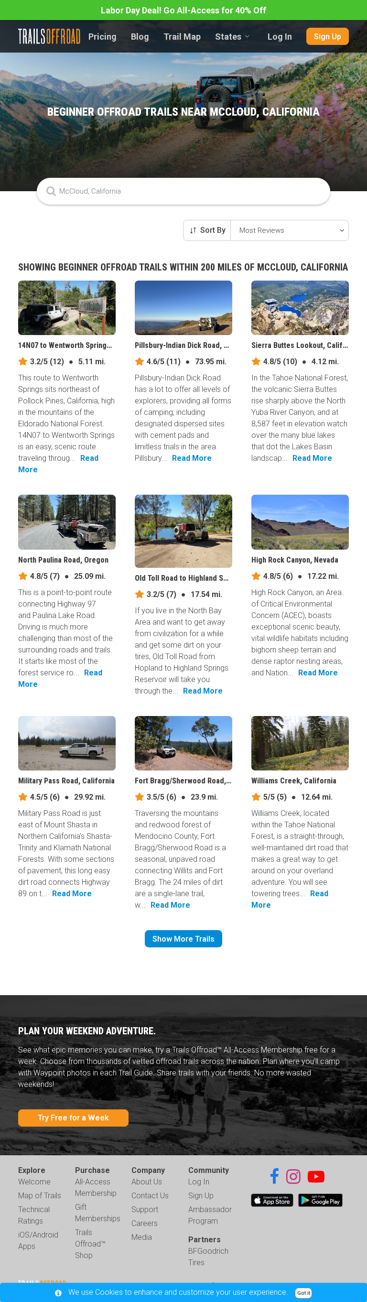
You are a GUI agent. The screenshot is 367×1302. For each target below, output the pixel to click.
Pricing (102, 37)
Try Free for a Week (73, 1117)
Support (144, 1209)
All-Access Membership (96, 1187)
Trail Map (182, 37)
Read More (192, 458)
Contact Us (150, 1195)
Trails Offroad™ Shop (90, 1244)
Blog (140, 37)
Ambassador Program (210, 1215)
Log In (280, 37)
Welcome (34, 1181)
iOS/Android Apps (38, 1240)
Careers (144, 1223)
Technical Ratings (34, 1215)
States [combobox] (228, 37)
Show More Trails (183, 939)
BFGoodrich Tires (208, 1257)
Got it (303, 1293)
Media (141, 1237)
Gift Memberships (97, 1213)
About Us (146, 1181)
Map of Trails (39, 1195)
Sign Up (327, 36)
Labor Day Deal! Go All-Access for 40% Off (183, 10)
